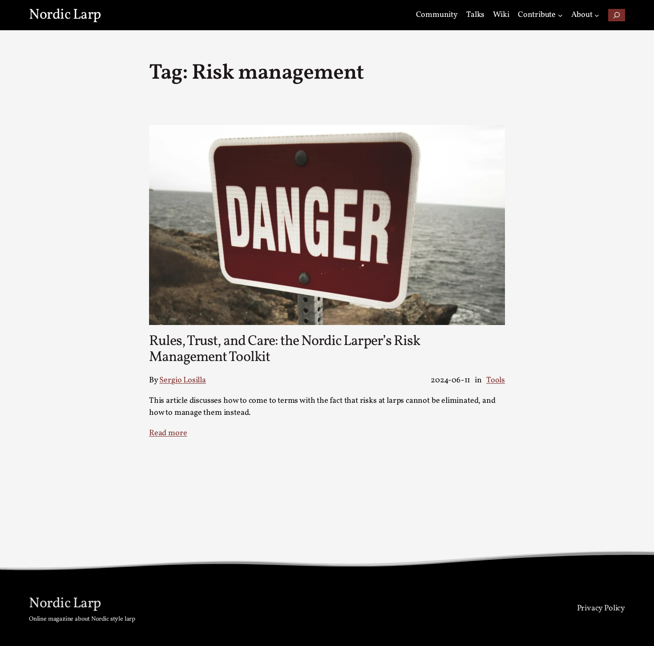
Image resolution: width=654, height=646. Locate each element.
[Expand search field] (616, 15)
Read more (168, 433)
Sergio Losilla (182, 380)
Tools (495, 380)
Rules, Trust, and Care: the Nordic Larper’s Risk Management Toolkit (284, 349)
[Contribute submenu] (560, 15)
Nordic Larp (65, 15)
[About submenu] (596, 15)
